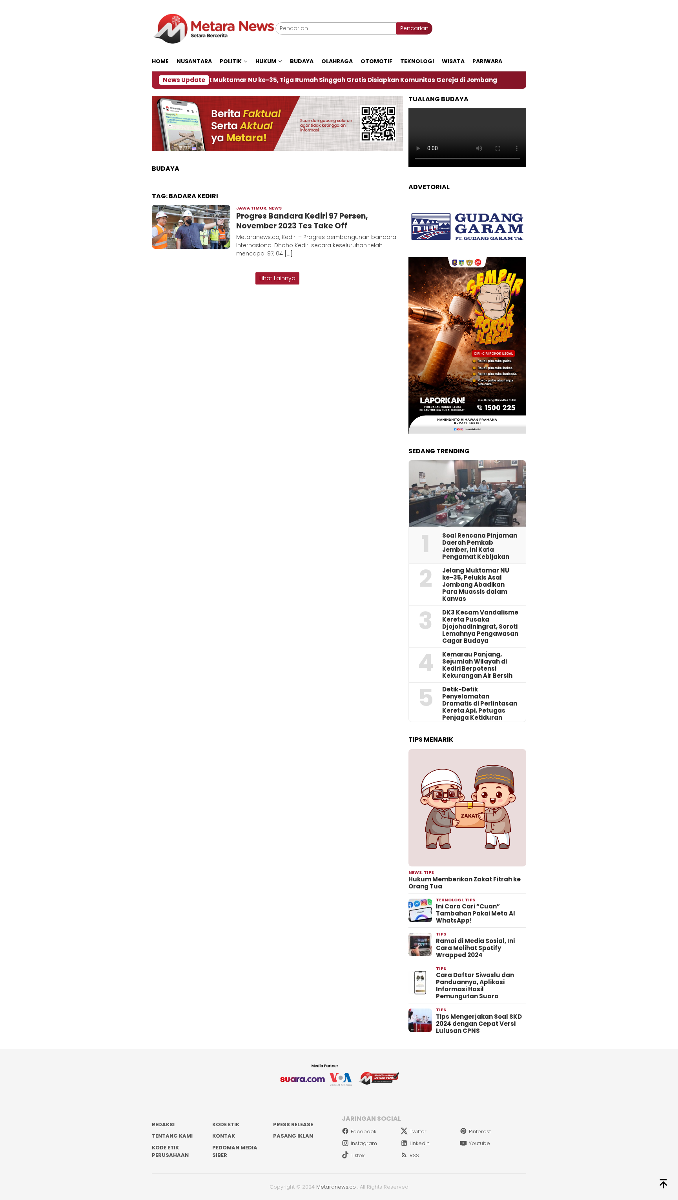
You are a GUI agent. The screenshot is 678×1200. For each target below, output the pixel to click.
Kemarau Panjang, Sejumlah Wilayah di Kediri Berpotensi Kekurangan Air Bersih (477, 665)
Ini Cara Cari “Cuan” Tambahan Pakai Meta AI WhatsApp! (475, 913)
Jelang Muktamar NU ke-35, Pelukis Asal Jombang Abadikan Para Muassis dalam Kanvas (475, 584)
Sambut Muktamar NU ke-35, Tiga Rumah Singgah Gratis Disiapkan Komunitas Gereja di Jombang (289, 80)
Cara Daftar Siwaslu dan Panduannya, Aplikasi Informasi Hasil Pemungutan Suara (475, 986)
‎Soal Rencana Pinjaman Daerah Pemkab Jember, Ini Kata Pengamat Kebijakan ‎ (479, 546)
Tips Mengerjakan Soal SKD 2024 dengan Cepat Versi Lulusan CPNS (479, 1023)
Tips (429, 872)
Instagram (364, 1143)
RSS (414, 1155)
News (275, 208)
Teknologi (449, 900)
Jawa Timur (251, 208)
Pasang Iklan (293, 1136)
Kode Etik (225, 1124)
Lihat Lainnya (277, 278)
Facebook (363, 1131)
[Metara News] (213, 28)
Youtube (479, 1143)
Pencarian (414, 28)
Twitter (418, 1131)
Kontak (223, 1136)
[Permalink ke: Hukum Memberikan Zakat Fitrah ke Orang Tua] (467, 808)
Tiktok (358, 1155)
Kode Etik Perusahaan (170, 1151)
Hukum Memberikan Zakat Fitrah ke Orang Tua (464, 883)
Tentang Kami (172, 1136)
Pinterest (480, 1131)
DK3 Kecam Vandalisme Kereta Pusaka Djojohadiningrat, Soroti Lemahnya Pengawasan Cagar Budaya (480, 626)
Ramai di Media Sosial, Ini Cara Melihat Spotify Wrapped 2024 (475, 948)
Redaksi (163, 1124)
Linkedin (420, 1143)
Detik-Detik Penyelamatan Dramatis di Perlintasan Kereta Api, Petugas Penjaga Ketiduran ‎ (479, 703)
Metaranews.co (336, 1187)
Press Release (293, 1124)
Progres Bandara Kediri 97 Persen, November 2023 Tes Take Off (302, 221)
